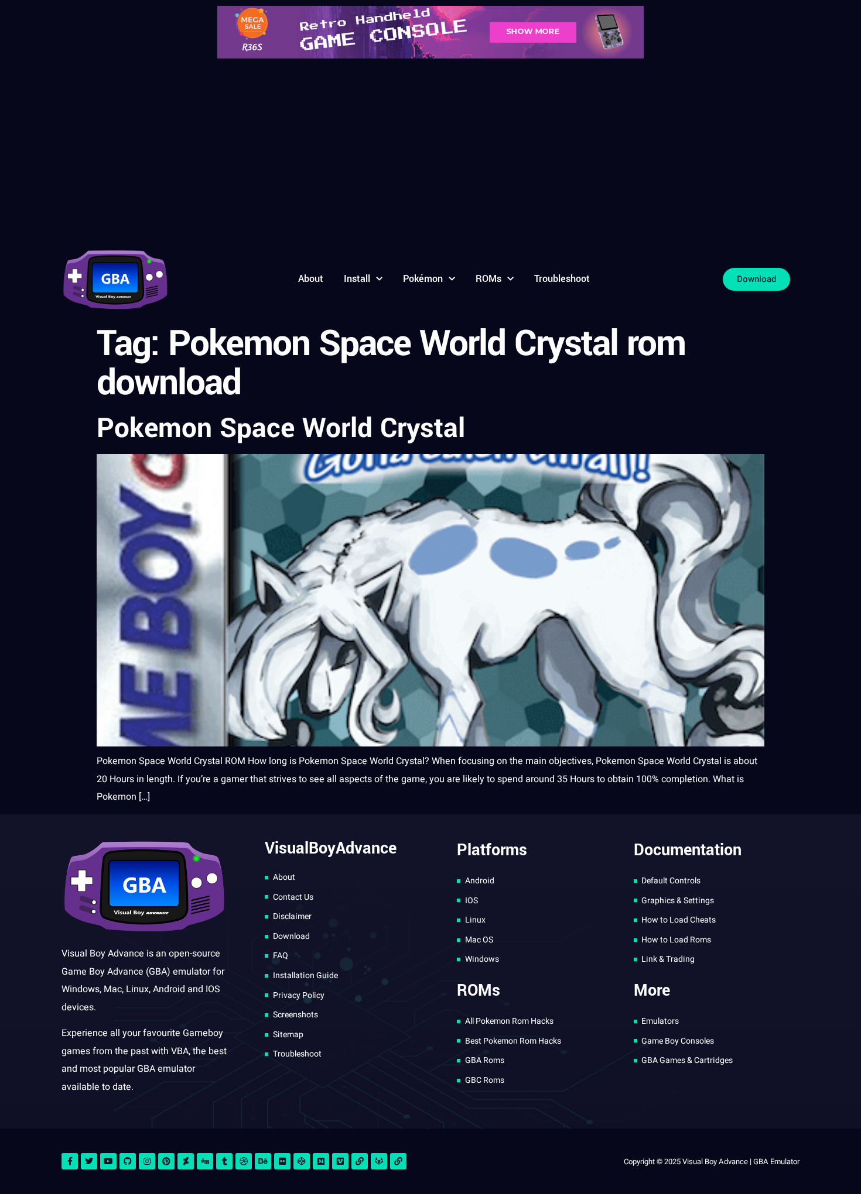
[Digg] (205, 1161)
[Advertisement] (430, 152)
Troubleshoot (562, 278)
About (310, 278)
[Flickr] (282, 1161)
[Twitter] (89, 1161)
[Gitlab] (379, 1161)
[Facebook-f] (70, 1161)
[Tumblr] (224, 1161)
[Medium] (321, 1161)
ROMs (488, 278)
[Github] (127, 1161)
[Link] (359, 1161)
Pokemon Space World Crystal (281, 428)
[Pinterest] (166, 1161)
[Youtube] (108, 1161)
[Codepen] (301, 1161)
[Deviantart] (185, 1161)
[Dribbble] (243, 1161)
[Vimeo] (340, 1161)
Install (357, 278)
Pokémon (423, 278)
